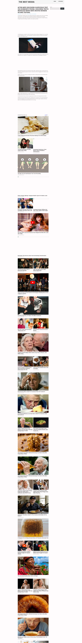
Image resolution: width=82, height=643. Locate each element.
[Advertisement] (33, 26)
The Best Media (26, 2)
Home (55, 1)
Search (62, 8)
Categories (60, 1)
